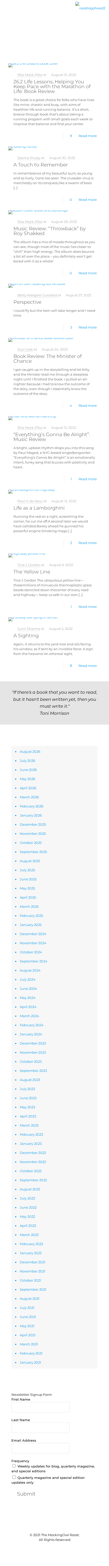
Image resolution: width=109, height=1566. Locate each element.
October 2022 (31, 1171)
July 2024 (27, 979)
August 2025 (30, 861)
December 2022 (33, 1153)
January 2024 (31, 1034)
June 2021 (28, 1317)
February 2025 (31, 916)
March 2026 (29, 797)
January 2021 (30, 1362)
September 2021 (33, 1289)
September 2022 (33, 1180)
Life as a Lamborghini (39, 508)
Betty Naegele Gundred (37, 295)
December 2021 (32, 1262)
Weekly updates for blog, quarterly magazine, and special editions (53, 1468)
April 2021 (27, 1335)
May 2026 (27, 779)
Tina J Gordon (28, 565)
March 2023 (29, 1125)
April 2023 (28, 1116)
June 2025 (28, 879)
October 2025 (31, 843)
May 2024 (27, 998)
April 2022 (28, 1226)
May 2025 (27, 888)
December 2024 (33, 934)
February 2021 (31, 1353)
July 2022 (27, 1198)
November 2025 (33, 834)
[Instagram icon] (62, 1548)
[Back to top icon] (54, 1524)
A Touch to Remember (40, 165)
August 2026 (30, 751)
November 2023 (33, 1052)
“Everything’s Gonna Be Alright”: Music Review (51, 437)
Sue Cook (25, 349)
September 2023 (33, 1071)
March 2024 (29, 1016)
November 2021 (32, 1271)
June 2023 (28, 1098)
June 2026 (28, 770)
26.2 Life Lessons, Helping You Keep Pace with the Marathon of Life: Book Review (51, 86)
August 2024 (30, 970)
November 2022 (33, 1162)
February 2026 (31, 806)
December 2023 (33, 1043)
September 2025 (33, 852)
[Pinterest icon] (57, 1548)
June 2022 (28, 1207)
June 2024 (28, 989)
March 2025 (29, 906)
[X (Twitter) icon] (52, 1548)
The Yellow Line (31, 572)
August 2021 (30, 1299)
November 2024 (33, 943)
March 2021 (29, 1344)
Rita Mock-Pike (29, 75)
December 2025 (33, 824)
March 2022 (29, 1235)
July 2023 (27, 1089)
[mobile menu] (7, 12)
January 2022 (31, 1253)
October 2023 (31, 1061)
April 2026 (28, 788)
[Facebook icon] (46, 1548)
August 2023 (30, 1080)
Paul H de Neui (30, 501)
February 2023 (31, 1134)
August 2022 (30, 1189)
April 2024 (28, 1007)
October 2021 (30, 1280)
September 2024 (33, 961)
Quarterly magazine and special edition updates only (48, 1480)
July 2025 (27, 870)
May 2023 (27, 1107)
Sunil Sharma (28, 629)
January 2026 (31, 815)
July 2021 (27, 1308)
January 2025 (31, 925)
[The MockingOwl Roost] (90, 7)
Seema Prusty (28, 158)
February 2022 (31, 1244)
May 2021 (27, 1326)
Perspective (27, 302)
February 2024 (32, 1025)
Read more (88, 136)
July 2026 (27, 761)
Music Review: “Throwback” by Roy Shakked (49, 231)
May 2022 (27, 1216)
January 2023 (31, 1144)
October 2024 (31, 952)
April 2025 (28, 897)
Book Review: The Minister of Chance (47, 358)
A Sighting (26, 636)
